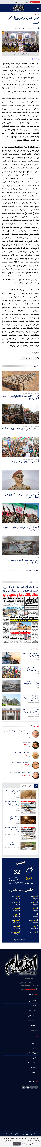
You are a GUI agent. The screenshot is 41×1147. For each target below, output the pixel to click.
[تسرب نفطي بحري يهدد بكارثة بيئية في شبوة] (28, 794)
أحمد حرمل (27, 755)
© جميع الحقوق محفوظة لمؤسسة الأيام (24, 1134)
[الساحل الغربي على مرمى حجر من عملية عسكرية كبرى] (28, 820)
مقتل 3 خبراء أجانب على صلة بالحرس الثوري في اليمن (31, 668)
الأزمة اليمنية (23, 358)
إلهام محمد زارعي (26, 775)
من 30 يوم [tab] (24, 786)
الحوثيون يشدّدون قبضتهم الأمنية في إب (25, 461)
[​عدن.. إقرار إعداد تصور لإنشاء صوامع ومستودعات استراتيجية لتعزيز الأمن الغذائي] (11, 700)
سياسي (35, 14)
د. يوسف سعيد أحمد (25, 736)
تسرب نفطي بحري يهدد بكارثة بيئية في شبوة (13, 792)
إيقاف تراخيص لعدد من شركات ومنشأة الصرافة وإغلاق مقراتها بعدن (31, 711)
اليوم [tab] (36, 786)
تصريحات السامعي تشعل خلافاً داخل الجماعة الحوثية (20, 428)
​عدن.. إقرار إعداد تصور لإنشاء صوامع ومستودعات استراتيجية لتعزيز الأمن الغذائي (31, 697)
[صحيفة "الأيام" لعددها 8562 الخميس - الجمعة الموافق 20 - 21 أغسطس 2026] (20, 618)
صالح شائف (27, 765)
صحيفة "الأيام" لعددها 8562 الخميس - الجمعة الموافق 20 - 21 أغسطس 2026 (21, 588)
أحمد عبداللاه (27, 745)
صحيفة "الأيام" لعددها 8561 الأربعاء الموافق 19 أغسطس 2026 (12, 830)
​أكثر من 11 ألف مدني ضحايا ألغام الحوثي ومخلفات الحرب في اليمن (21, 397)
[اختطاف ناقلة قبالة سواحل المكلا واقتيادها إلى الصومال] (11, 658)
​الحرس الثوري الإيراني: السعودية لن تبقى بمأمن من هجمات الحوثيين (21, 528)
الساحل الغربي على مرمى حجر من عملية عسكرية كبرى (12, 818)
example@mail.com (30, 989)
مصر (30, 358)
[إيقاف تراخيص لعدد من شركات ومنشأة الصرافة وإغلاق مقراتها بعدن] (11, 714)
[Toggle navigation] (38, 8)
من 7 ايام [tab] (30, 786)
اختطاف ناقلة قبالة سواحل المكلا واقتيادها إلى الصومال (31, 654)
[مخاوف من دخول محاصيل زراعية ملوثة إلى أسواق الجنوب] (28, 846)
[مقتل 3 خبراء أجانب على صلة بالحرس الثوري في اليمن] (11, 672)
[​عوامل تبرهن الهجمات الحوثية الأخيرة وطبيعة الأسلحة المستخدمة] (11, 686)
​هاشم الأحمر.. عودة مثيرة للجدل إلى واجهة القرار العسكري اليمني (21, 495)
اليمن (34, 358)
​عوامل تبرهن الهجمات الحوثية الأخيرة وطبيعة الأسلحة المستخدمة (23, 561)
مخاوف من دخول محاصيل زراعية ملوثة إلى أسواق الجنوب (13, 844)
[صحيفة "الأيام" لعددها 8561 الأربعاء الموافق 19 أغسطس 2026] (28, 833)
